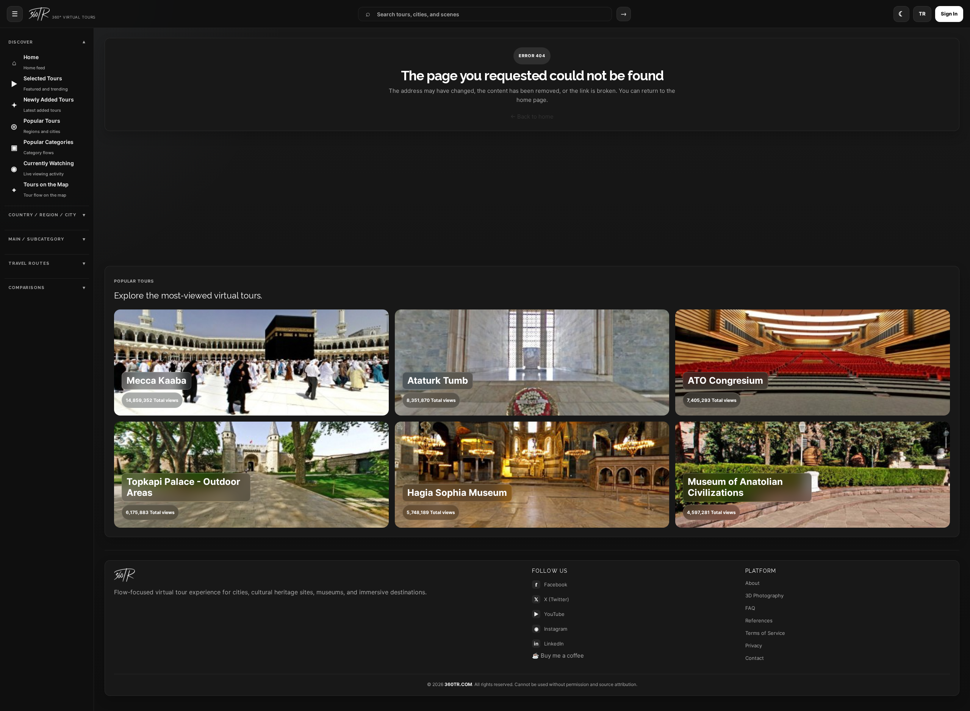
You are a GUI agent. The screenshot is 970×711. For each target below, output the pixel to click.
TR (922, 14)
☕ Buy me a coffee (558, 655)
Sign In (949, 14)
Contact (754, 658)
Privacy (753, 645)
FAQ (750, 608)
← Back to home (532, 116)
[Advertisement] (532, 198)
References (759, 620)
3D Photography (764, 595)
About (752, 583)
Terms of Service (765, 633)
